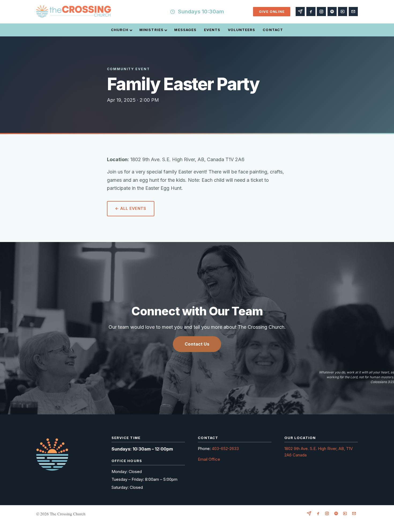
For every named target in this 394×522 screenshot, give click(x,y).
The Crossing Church (68, 513)
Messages (185, 30)
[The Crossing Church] (73, 11)
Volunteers (241, 30)
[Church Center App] (342, 11)
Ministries (151, 30)
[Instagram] (321, 11)
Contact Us (197, 344)
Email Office (209, 459)
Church (119, 30)
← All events (130, 208)
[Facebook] (310, 11)
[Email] (353, 11)
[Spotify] (332, 11)
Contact (273, 30)
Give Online (272, 11)
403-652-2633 (225, 448)
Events (212, 30)
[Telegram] (300, 11)
